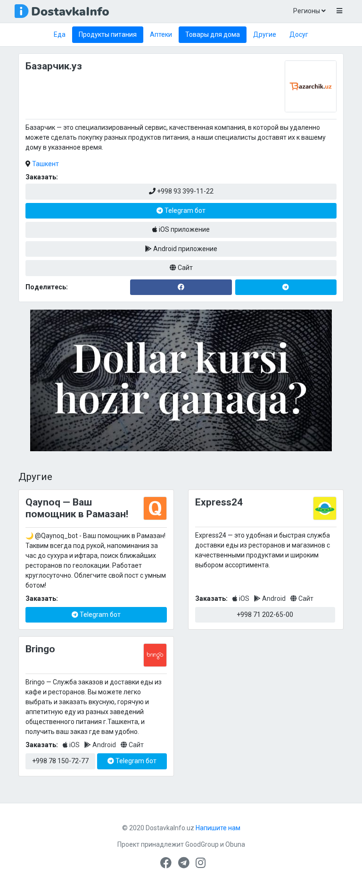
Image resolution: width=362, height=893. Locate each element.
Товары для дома (212, 34)
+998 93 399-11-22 (185, 191)
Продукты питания (108, 34)
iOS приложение (183, 229)
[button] (339, 11)
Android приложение (184, 249)
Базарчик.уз (53, 66)
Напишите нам (218, 828)
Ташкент (45, 164)
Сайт (184, 267)
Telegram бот (184, 210)
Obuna (235, 844)
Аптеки (161, 34)
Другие (264, 34)
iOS (244, 598)
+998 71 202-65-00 (265, 614)
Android (274, 598)
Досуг (298, 34)
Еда (60, 34)
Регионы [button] (307, 11)
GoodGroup (202, 844)
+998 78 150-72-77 (60, 761)
